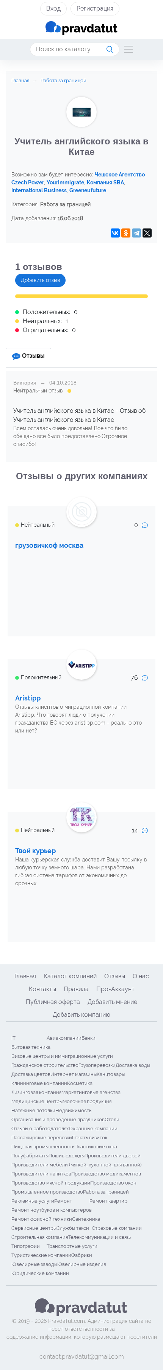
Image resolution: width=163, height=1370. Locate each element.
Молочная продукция (87, 1101)
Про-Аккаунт (115, 989)
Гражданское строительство (44, 1065)
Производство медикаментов (106, 1174)
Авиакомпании (64, 1038)
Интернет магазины (73, 1074)
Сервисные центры (33, 1228)
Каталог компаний (70, 976)
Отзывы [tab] (33, 355)
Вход (53, 8)
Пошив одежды (67, 1156)
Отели (112, 1119)
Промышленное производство (47, 1192)
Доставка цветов (30, 1074)
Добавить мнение (112, 1001)
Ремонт (63, 1201)
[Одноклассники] (125, 233)
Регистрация (95, 8)
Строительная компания (39, 1237)
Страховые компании (117, 1228)
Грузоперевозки (97, 1065)
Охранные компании (93, 1128)
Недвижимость (73, 1110)
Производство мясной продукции (50, 1183)
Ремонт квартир (108, 1201)
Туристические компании (41, 1255)
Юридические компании (40, 1273)
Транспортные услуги (72, 1246)
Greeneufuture (87, 190)
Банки (89, 1038)
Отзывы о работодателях (40, 1128)
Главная (25, 976)
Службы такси (72, 1228)
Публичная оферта (53, 1001)
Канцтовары (111, 1074)
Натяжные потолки (33, 1110)
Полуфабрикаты (30, 1156)
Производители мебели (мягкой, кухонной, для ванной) (76, 1165)
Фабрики (81, 1255)
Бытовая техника (30, 1047)
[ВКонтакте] (115, 233)
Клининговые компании (39, 1083)
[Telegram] (136, 233)
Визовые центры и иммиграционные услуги (62, 1056)
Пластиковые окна (95, 1146)
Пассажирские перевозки (41, 1137)
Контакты (42, 989)
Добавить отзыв (40, 280)
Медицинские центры (37, 1101)
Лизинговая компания (36, 1092)
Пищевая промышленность (42, 1146)
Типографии (25, 1246)
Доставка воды (133, 1065)
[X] (147, 233)
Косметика (79, 1083)
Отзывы (114, 976)
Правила (76, 989)
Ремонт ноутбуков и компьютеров (51, 1210)
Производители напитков (41, 1174)
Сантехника (86, 1219)
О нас (141, 976)
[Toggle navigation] (126, 49)
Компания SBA (105, 182)
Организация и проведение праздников (58, 1119)
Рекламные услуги (32, 1201)
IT (13, 1038)
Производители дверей (113, 1156)
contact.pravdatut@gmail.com (81, 1356)
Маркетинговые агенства (91, 1092)
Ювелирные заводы (34, 1264)
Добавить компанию (81, 1014)
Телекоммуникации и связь (99, 1237)
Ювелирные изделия (81, 1264)
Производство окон (113, 1183)
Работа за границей (106, 1192)
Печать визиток (89, 1137)
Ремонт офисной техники (41, 1219)
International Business (39, 190)
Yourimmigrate (65, 182)
